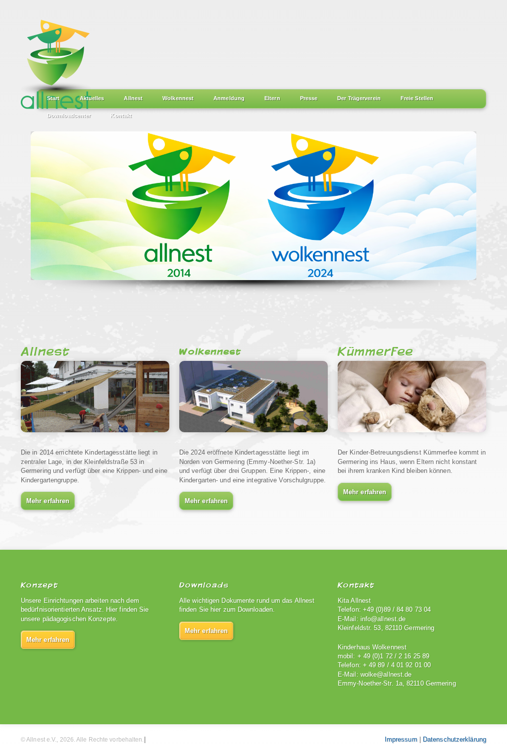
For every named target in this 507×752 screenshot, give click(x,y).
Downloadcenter (69, 115)
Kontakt (121, 115)
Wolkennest (178, 98)
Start (53, 98)
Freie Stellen (417, 98)
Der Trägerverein (359, 98)
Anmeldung (229, 98)
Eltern (272, 98)
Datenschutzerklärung (454, 739)
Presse (309, 98)
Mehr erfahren (47, 501)
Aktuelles (92, 98)
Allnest (133, 98)
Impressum (401, 739)
